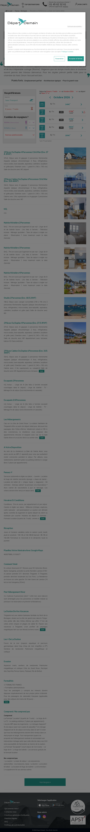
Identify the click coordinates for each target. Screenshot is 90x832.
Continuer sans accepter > (74, 26)
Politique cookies (67, 52)
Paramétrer (59, 59)
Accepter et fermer (75, 59)
